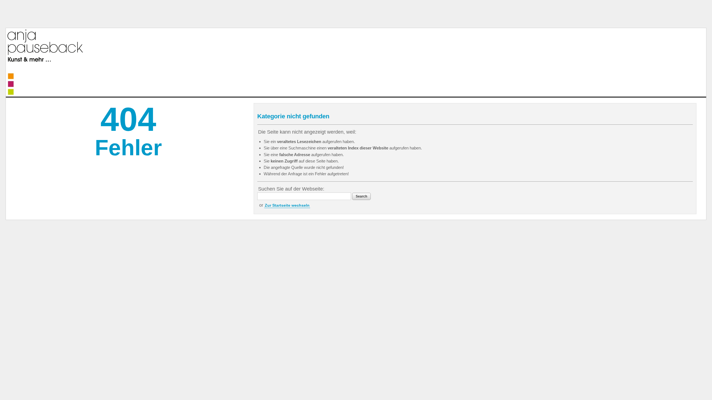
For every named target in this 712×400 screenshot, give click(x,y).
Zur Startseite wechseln (287, 205)
